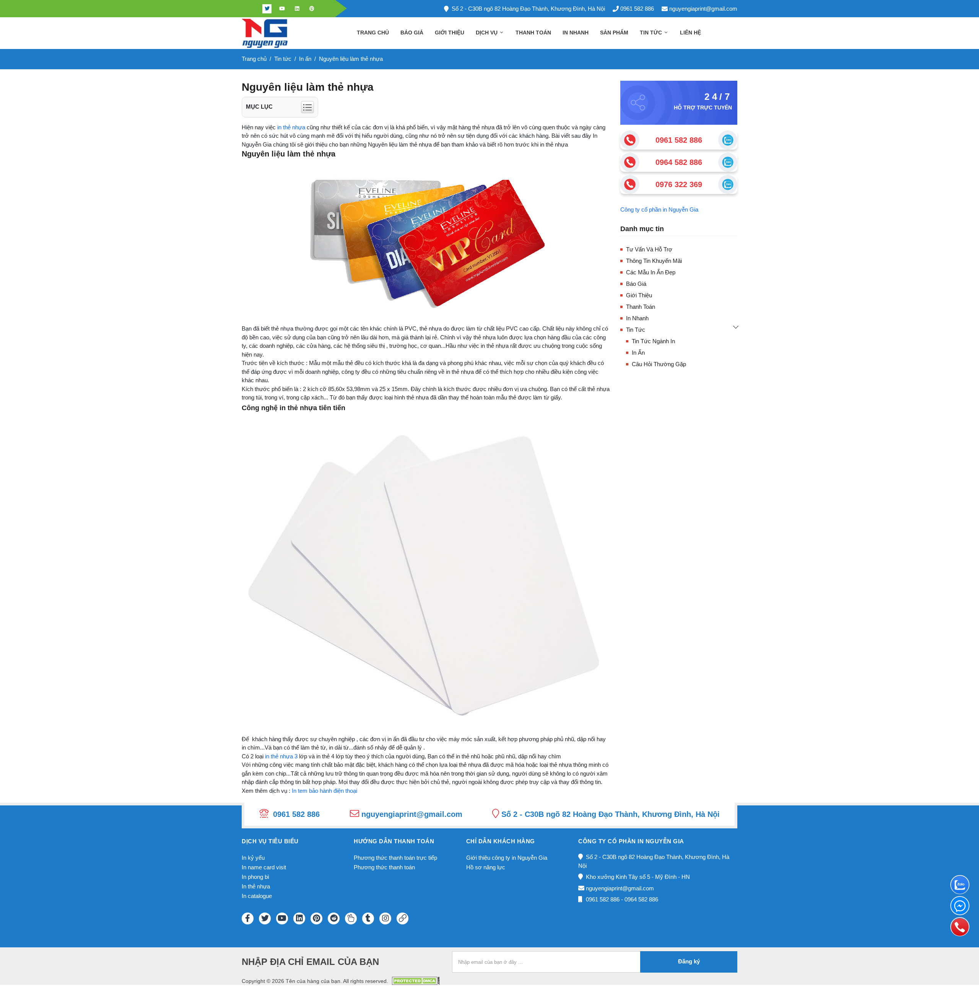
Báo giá (411, 32)
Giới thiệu (449, 32)
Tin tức (652, 32)
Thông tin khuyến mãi (654, 261)
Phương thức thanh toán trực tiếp (395, 857)
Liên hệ (690, 32)
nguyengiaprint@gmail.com (703, 8)
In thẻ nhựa (256, 886)
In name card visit (264, 867)
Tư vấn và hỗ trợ (649, 249)
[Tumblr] (368, 918)
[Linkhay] (402, 918)
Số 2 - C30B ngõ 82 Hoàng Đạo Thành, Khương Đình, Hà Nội (528, 8)
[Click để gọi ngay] (630, 140)
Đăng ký (689, 961)
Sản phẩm (614, 32)
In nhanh (576, 32)
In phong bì (255, 877)
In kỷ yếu (253, 857)
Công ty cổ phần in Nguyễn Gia (659, 209)
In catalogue (257, 896)
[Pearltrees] (351, 918)
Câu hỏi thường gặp (659, 364)
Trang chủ (373, 32)
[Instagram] (385, 918)
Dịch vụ (487, 32)
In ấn (638, 352)
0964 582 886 (678, 162)
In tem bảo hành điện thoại (324, 790)
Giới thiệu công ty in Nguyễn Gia (506, 857)
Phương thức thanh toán (384, 867)
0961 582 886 (637, 8)
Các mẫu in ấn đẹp (650, 272)
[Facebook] (252, 8)
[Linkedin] (296, 8)
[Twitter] (267, 8)
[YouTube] (282, 918)
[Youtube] (281, 8)
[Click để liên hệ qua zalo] (727, 140)
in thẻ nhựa (291, 127)
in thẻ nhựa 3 (281, 756)
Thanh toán (533, 32)
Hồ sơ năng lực (485, 867)
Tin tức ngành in (653, 341)
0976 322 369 (678, 184)
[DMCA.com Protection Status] (416, 980)
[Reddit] (334, 918)
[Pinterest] (311, 8)
